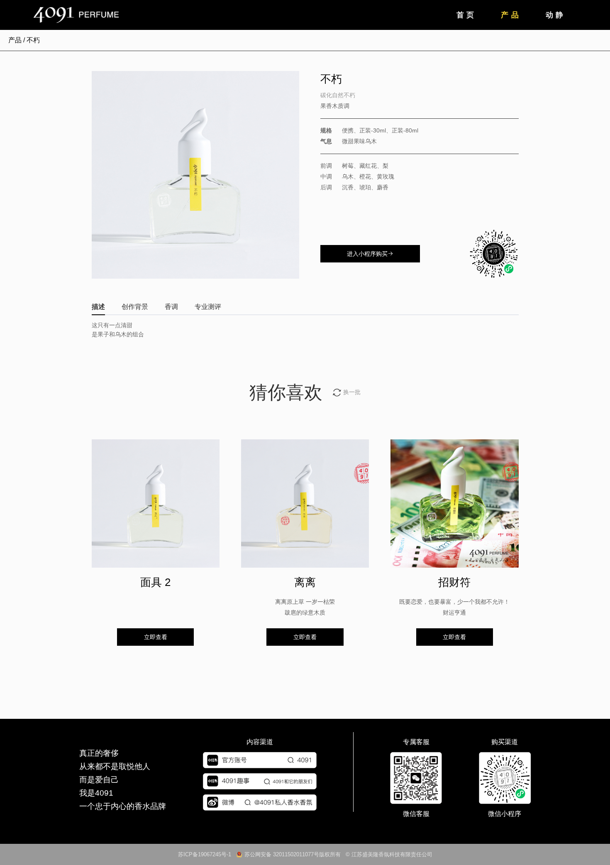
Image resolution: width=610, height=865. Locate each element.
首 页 (465, 15)
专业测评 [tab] (208, 306)
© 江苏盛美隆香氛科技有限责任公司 (386, 854)
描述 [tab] (98, 306)
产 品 (510, 15)
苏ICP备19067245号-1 (207, 854)
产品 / (17, 40)
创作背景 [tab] (135, 306)
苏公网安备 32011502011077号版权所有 (292, 854)
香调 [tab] (171, 306)
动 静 (555, 15)
